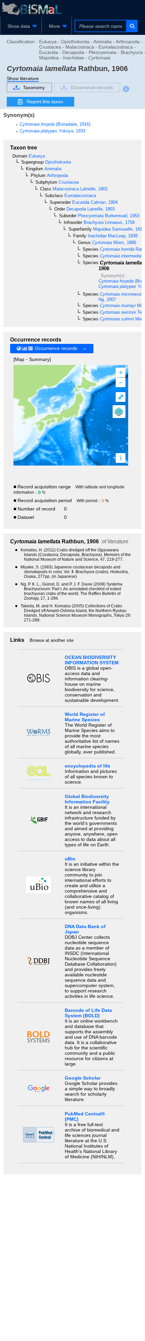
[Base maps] (119, 411)
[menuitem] (21, 26)
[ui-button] (131, 26)
